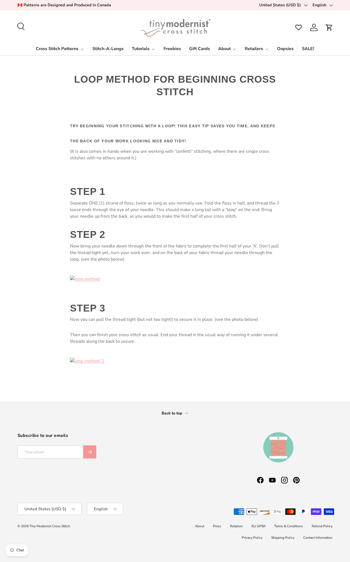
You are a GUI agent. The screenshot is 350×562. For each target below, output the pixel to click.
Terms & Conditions (288, 526)
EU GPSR (259, 526)
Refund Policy (322, 526)
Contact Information (317, 537)
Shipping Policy (282, 537)
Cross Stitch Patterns (57, 49)
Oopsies (285, 49)
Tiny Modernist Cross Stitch (50, 526)
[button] (329, 27)
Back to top (172, 413)
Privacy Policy (252, 537)
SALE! (308, 49)
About (224, 49)
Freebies (172, 49)
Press (217, 526)
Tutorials (141, 49)
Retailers (254, 49)
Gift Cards (199, 49)
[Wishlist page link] (298, 27)
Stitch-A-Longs (108, 49)
